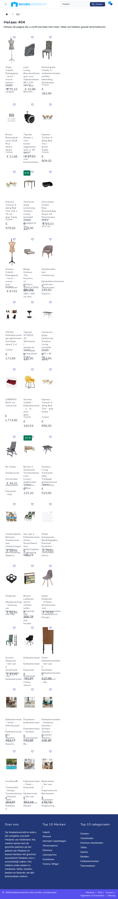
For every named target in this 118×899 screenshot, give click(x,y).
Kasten (84, 852)
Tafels (83, 847)
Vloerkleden (87, 838)
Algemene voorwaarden (92, 895)
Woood (47, 836)
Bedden (84, 856)
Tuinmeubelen (88, 865)
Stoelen (84, 833)
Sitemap (112, 895)
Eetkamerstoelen (90, 861)
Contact (109, 892)
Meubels (90, 892)
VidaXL (47, 832)
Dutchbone (49, 859)
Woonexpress (50, 845)
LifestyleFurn (50, 854)
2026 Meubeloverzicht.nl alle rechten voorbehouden (31, 892)
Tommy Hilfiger (51, 864)
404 (18, 14)
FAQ (100, 892)
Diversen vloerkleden (92, 843)
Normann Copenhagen (55, 841)
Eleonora (48, 850)
